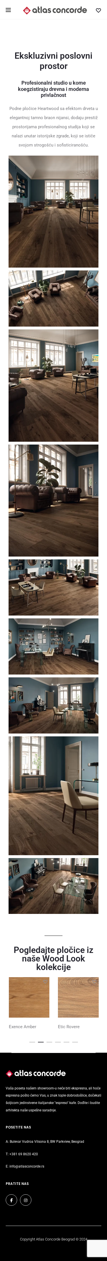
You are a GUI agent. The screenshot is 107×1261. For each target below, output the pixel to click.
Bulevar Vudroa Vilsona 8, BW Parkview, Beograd (47, 1142)
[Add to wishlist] (45, 981)
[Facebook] (11, 1200)
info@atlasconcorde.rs (26, 1166)
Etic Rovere (19, 1026)
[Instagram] (25, 1200)
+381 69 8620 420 (23, 1154)
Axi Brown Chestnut (76, 1026)
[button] (32, 1041)
